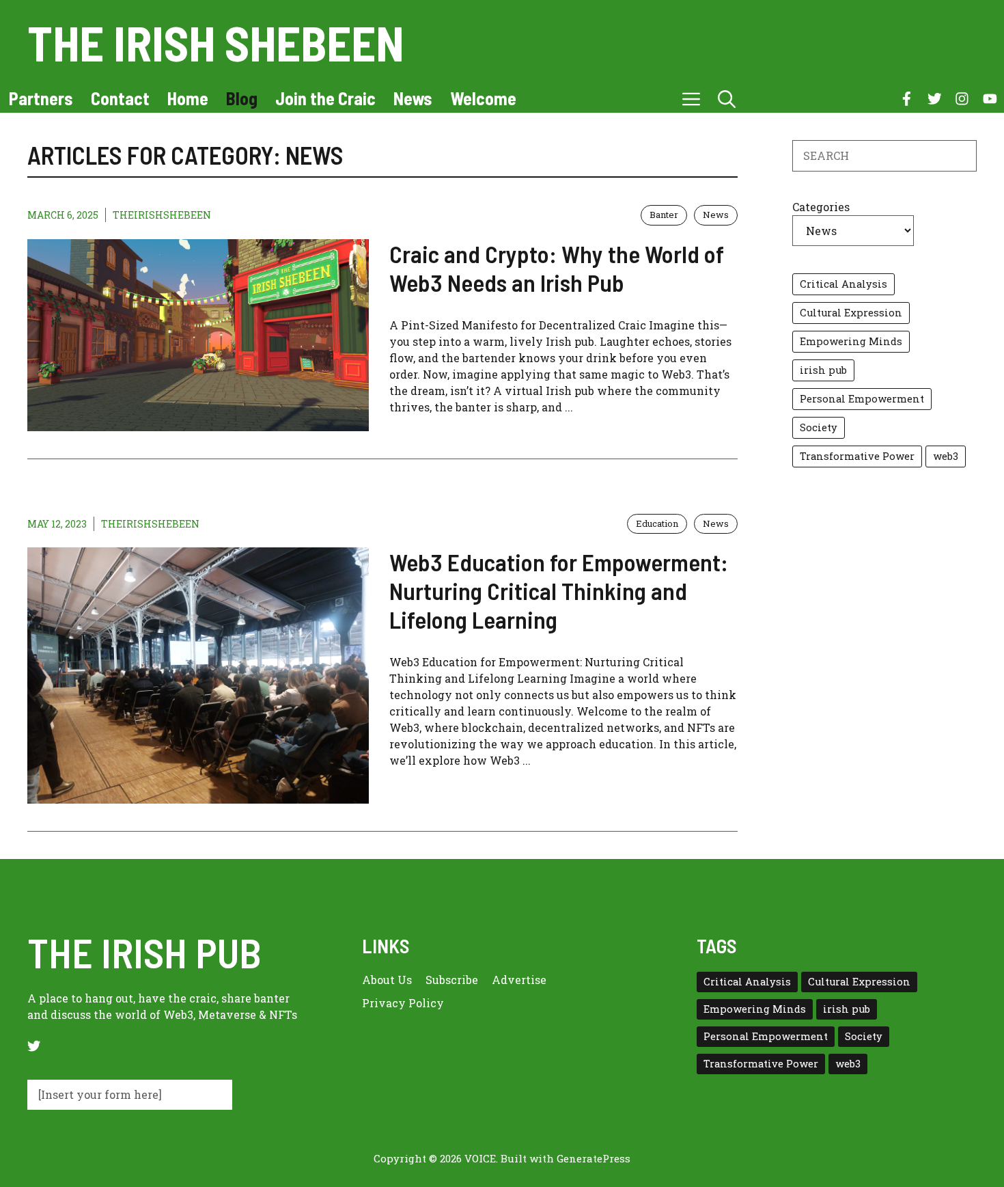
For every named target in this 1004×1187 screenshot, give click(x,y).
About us (387, 979)
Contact (120, 98)
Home (187, 98)
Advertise (519, 979)
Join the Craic (325, 98)
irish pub (823, 370)
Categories (821, 207)
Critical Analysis (843, 283)
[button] (726, 98)
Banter (664, 214)
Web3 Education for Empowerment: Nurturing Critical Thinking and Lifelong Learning (558, 590)
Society (818, 427)
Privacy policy (403, 1003)
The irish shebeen (215, 42)
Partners (41, 98)
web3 (945, 456)
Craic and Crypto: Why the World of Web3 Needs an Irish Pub (556, 268)
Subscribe (452, 979)
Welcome (483, 98)
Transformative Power (857, 456)
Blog (241, 98)
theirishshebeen (162, 214)
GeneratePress (593, 1158)
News (412, 98)
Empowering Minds (851, 341)
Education (657, 523)
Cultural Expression (851, 312)
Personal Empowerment (862, 398)
